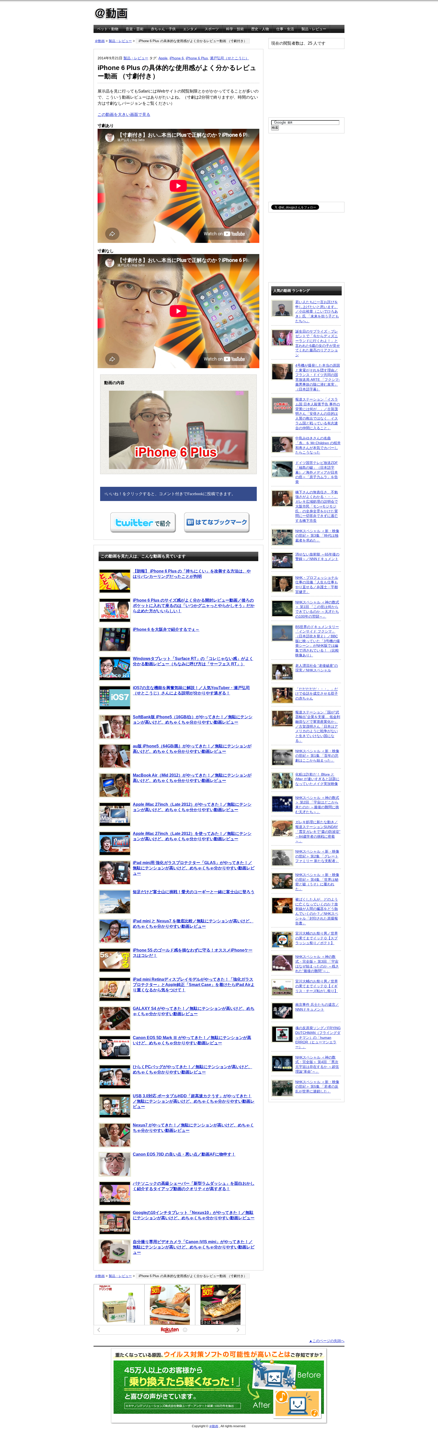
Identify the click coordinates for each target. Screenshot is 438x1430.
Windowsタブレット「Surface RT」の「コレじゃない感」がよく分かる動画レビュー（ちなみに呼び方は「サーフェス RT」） (193, 661)
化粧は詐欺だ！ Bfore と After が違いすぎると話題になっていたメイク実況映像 (317, 779)
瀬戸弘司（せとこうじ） (229, 58)
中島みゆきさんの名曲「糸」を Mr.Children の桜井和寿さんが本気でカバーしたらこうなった (318, 445)
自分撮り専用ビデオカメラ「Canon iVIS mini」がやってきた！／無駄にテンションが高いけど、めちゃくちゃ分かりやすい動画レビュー (193, 1247)
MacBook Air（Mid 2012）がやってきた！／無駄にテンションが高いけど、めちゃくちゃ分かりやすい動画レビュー (192, 778)
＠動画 (100, 41)
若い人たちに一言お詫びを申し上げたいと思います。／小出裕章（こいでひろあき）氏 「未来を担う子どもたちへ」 (317, 311)
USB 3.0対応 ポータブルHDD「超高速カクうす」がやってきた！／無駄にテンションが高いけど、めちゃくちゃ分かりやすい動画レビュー (193, 1101)
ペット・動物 (107, 29)
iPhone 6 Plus (197, 58)
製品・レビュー (313, 29)
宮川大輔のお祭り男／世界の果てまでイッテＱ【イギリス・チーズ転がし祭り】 (316, 986)
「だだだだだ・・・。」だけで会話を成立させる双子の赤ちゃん (316, 693)
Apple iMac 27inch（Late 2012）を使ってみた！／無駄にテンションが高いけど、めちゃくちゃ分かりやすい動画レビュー (192, 836)
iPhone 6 (177, 58)
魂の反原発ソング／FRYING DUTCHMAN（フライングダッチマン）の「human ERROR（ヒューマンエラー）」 (318, 1037)
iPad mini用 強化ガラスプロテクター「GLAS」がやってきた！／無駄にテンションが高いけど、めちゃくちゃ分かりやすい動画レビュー (193, 868)
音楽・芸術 (134, 29)
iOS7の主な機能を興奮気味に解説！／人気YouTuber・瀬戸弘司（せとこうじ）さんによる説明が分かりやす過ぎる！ (191, 690)
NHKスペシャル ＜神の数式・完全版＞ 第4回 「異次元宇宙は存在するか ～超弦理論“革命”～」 (317, 1064)
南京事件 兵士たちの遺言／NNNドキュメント (317, 1007)
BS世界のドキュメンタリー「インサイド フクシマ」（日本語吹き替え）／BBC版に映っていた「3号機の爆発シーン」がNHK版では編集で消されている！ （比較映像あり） (317, 641)
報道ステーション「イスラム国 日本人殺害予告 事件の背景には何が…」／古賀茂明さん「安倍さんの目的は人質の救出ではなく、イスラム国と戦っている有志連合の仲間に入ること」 (317, 413)
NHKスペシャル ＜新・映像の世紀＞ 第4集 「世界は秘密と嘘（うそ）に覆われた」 (317, 882)
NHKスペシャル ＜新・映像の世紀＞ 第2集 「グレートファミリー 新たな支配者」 (317, 856)
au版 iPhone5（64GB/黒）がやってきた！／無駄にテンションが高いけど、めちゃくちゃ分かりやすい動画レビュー (192, 749)
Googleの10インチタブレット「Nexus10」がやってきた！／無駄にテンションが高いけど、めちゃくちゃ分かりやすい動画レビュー (193, 1215)
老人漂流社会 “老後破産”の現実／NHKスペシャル (316, 668)
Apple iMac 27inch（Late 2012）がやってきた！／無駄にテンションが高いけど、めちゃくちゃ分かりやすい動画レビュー (192, 807)
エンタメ (190, 29)
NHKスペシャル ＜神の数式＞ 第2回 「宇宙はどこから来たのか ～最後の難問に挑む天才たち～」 (317, 805)
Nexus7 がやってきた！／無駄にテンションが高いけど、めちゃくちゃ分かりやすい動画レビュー (193, 1128)
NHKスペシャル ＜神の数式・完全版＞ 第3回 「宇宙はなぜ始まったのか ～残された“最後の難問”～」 (317, 964)
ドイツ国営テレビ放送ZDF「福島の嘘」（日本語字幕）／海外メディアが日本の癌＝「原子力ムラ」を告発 (316, 472)
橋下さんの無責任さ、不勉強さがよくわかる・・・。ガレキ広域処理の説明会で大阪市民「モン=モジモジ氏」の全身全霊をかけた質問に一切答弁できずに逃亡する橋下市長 (316, 506)
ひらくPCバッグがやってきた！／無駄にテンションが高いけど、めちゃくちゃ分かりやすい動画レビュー (192, 1069)
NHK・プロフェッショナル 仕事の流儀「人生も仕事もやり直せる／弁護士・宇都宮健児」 (316, 585)
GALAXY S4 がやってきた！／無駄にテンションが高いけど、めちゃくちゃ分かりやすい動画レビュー (193, 1011)
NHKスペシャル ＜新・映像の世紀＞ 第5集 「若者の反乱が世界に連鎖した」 (317, 1086)
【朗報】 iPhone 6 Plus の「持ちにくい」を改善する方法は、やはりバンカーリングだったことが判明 (192, 574)
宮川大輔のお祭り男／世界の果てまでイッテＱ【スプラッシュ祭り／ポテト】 (316, 938)
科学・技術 (235, 29)
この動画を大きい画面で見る (124, 114)
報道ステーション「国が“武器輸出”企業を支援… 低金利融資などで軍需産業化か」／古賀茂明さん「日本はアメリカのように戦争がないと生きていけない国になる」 (317, 726)
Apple (163, 58)
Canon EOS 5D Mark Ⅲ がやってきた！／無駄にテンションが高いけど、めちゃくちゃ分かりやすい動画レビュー (192, 1040)
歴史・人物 (260, 29)
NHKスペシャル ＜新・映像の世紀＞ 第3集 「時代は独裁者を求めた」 (317, 535)
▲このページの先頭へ (326, 1341)
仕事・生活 (285, 29)
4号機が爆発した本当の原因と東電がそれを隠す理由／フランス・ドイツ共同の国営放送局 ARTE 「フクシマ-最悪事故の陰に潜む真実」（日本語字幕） (317, 377)
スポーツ (212, 29)
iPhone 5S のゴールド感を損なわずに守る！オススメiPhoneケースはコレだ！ (192, 953)
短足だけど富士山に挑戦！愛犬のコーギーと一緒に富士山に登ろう (193, 892)
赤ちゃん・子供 (163, 29)
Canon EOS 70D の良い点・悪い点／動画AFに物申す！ (184, 1154)
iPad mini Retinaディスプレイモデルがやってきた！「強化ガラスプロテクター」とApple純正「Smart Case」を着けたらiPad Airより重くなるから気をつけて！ (193, 984)
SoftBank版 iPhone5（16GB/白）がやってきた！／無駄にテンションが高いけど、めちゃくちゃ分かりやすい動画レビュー (192, 719)
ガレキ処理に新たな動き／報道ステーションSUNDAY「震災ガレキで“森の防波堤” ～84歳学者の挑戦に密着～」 (317, 831)
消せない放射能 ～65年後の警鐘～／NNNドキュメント (317, 556)
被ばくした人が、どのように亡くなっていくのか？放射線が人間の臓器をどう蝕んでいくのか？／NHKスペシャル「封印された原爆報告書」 (316, 911)
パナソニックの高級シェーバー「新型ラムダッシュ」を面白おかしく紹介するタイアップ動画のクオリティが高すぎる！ (193, 1186)
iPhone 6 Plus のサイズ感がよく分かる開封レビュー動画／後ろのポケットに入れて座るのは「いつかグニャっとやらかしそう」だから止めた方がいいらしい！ (193, 605)
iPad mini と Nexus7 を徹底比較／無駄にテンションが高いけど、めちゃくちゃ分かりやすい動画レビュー (193, 923)
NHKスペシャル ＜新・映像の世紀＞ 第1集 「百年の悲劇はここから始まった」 (317, 755)
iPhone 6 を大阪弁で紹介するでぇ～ (166, 629)
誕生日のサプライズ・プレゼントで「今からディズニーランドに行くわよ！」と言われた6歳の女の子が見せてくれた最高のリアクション (317, 343)
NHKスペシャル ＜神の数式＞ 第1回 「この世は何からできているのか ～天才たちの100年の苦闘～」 (317, 609)
